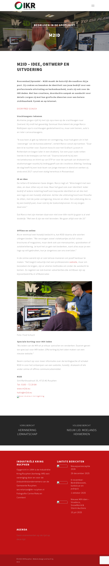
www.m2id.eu (23, 388)
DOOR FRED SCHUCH (27, 108)
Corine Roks (33, 493)
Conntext (21, 497)
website (73, 262)
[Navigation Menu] (92, 5)
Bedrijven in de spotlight (54, 25)
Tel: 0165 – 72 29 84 (27, 384)
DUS (18, 562)
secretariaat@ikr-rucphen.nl (31, 489)
